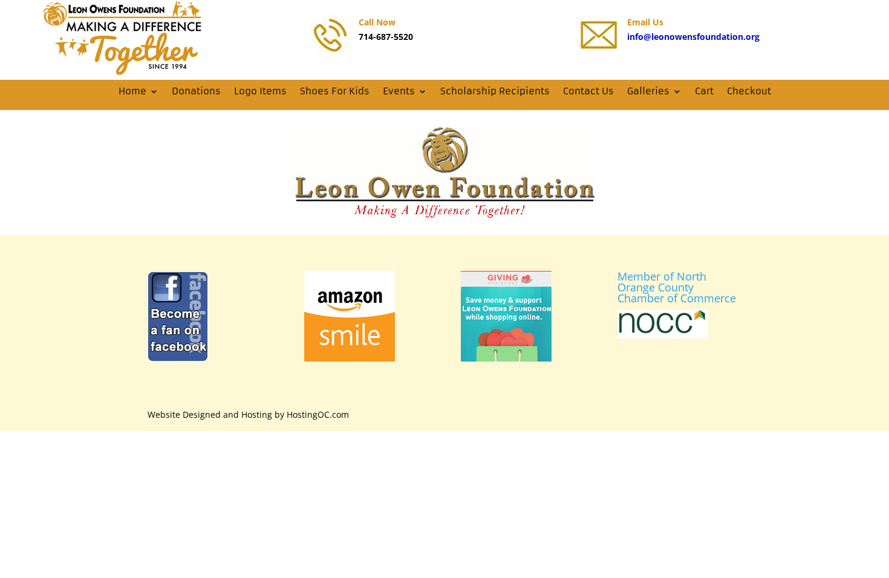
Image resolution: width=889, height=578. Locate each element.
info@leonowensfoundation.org (693, 36)
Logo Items (260, 91)
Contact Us (588, 91)
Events (399, 91)
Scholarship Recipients (495, 91)
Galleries (648, 91)
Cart (704, 91)
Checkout (749, 91)
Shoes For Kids (335, 91)
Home (132, 91)
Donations (196, 91)
